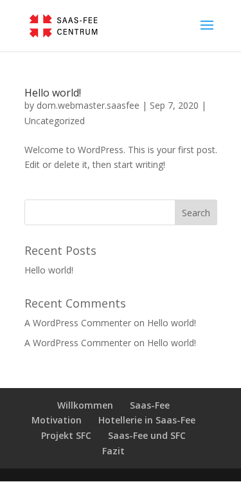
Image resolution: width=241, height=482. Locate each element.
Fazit (113, 451)
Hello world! (52, 93)
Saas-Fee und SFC (147, 435)
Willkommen (85, 405)
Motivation (56, 420)
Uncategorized (54, 121)
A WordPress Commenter (77, 343)
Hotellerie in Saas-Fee (146, 420)
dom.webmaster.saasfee (88, 105)
